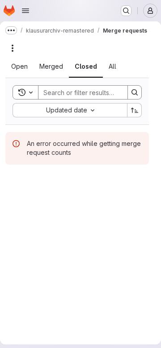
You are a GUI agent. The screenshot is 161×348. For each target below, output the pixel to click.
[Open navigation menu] (25, 11)
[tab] (19, 66)
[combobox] (70, 110)
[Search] (134, 92)
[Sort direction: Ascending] (134, 110)
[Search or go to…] (126, 10)
